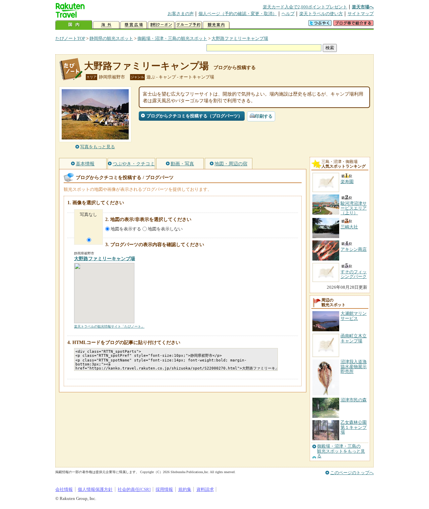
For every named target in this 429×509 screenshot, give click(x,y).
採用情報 (164, 489)
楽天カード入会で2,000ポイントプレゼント (305, 6)
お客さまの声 (181, 13)
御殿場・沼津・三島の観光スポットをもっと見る (341, 451)
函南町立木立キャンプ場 (354, 338)
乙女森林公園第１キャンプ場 (354, 427)
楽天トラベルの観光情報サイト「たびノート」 (109, 326)
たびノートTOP (70, 38)
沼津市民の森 (354, 399)
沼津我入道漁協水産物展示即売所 (354, 366)
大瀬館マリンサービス (354, 316)
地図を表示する (126, 228)
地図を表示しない (165, 228)
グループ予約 (188, 25)
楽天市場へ (363, 6)
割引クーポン (161, 25)
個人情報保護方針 (95, 489)
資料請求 (205, 489)
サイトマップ (361, 13)
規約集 (184, 489)
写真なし (88, 214)
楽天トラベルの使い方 (321, 13)
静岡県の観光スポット (111, 38)
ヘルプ (288, 13)
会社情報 (64, 489)
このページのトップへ (352, 472)
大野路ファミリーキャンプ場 (239, 38)
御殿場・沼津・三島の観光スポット (172, 38)
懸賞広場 (133, 25)
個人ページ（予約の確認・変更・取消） (237, 13)
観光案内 (216, 25)
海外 (106, 25)
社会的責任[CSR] (134, 489)
